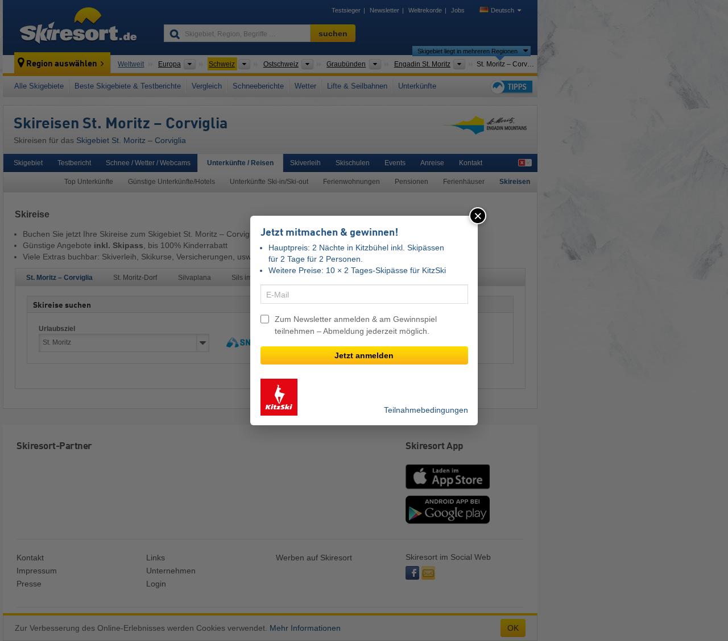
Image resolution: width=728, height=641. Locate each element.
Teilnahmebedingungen (426, 409)
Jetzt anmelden (364, 355)
